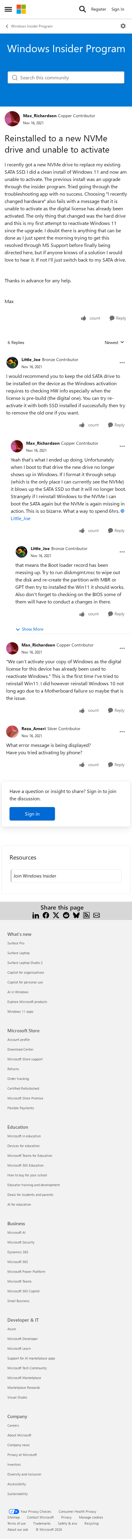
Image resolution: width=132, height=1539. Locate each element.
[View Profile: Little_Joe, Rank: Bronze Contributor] (12, 363)
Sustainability (17, 1493)
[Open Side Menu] (8, 9)
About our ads (17, 1529)
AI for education (19, 1204)
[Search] (82, 9)
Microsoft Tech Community (27, 1368)
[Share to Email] (96, 914)
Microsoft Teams (19, 1281)
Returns (13, 1068)
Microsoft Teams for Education (29, 1155)
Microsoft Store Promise (25, 1098)
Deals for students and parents (30, 1194)
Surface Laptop (18, 953)
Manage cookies (91, 1517)
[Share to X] (56, 914)
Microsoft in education (24, 1136)
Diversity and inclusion (24, 1474)
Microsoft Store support (25, 1059)
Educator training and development (33, 1184)
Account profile (18, 1039)
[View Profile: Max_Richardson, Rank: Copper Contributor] (12, 118)
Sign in (32, 813)
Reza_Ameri (33, 728)
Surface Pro (15, 943)
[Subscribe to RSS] (86, 914)
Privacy (66, 1517)
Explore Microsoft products (27, 1001)
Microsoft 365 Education (25, 1165)
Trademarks (42, 1523)
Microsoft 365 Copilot (23, 1291)
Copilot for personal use (25, 982)
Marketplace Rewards (23, 1387)
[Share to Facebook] (46, 914)
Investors (14, 1464)
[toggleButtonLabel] (123, 26)
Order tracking (18, 1078)
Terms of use (16, 1523)
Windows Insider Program (31, 26)
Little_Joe (31, 359)
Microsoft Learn (19, 1348)
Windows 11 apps (20, 1011)
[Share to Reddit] (66, 914)
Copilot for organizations (25, 972)
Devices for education (23, 1145)
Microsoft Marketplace (24, 1377)
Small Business (18, 1300)
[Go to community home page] (21, 9)
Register (98, 9)
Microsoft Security (20, 1242)
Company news (18, 1445)
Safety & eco (67, 1523)
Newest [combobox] (114, 342)
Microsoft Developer (22, 1338)
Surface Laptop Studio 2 (25, 962)
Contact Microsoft (40, 1517)
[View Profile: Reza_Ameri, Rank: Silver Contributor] (12, 732)
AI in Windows (18, 992)
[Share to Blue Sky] (76, 914)
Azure (11, 1329)
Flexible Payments (20, 1108)
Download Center (20, 1049)
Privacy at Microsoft (22, 1454)
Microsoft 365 (17, 1261)
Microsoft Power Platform (26, 1271)
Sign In (117, 9)
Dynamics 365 (17, 1252)
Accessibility (16, 1484)
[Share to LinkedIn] (36, 914)
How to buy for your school (27, 1175)
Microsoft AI (16, 1232)
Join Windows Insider (35, 876)
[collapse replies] (66, 355)
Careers (13, 1425)
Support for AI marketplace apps (31, 1358)
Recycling (91, 1523)
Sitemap (13, 1517)
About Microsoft (19, 1435)
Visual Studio (17, 1397)
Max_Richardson (39, 115)
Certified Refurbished (23, 1088)
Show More (32, 629)
